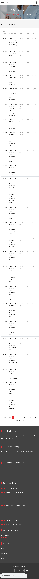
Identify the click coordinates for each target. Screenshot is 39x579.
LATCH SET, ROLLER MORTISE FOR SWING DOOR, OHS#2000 (13, 43)
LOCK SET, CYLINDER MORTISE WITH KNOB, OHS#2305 (13, 124)
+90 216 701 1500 (12, 488)
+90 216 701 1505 (11, 501)
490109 (5, 104)
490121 (5, 251)
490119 (5, 222)
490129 (5, 382)
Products (16, 14)
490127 (5, 354)
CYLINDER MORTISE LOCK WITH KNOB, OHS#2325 (12, 67)
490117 (5, 192)
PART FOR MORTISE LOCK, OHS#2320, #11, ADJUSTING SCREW (12, 310)
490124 (5, 303)
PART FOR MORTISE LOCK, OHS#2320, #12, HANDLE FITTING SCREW (13, 327)
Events (3, 556)
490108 (5, 89)
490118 (5, 207)
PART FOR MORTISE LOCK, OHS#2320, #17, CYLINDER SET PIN (12, 404)
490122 (5, 266)
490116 (5, 178)
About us (4, 553)
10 (16, 420)
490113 (5, 132)
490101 (5, 38)
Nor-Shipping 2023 (7, 535)
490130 (5, 398)
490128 (5, 369)
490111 (5, 119)
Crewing (3, 558)
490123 (5, 286)
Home (8, 14)
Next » (19, 420)
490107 (5, 75)
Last (23, 420)
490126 (5, 338)
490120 (5, 238)
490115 (5, 165)
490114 (5, 150)
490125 (5, 321)
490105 (5, 62)
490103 (5, 51)
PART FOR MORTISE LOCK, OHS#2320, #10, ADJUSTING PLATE (12, 292)
